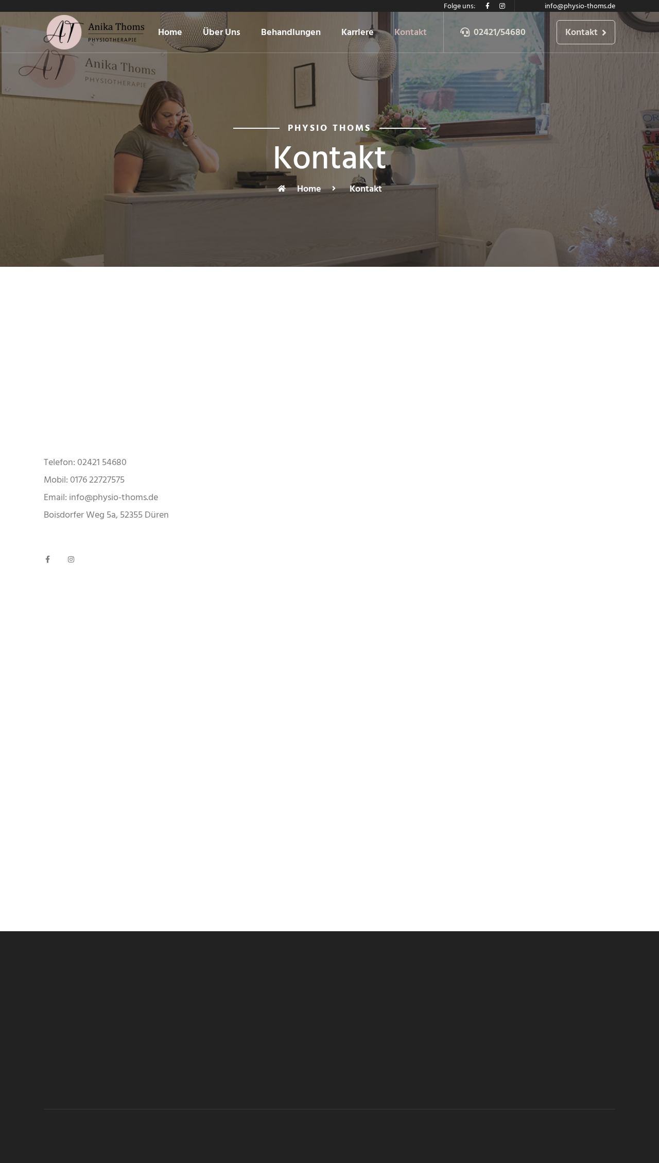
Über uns (221, 32)
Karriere (357, 32)
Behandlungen (291, 32)
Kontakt (410, 32)
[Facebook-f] (487, 6)
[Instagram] (502, 6)
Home (170, 32)
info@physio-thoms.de (580, 6)
